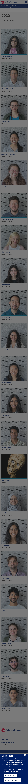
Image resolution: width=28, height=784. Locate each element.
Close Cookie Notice (12, 780)
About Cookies (10, 775)
